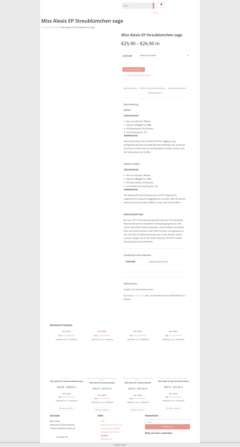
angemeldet (139, 295)
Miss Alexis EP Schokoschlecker (137, 383)
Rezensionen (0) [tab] (155, 93)
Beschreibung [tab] (130, 88)
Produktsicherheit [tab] (177, 88)
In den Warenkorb (133, 69)
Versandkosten (68, 335)
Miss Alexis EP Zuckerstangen (102, 383)
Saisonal (56, 27)
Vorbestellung (98, 378)
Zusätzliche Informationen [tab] (153, 88)
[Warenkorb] (161, 5)
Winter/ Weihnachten (110, 378)
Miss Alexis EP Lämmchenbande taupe (66, 381)
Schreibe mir (62, 437)
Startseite (45, 27)
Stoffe (155, 12)
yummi (102, 380)
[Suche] (153, 5)
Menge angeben (67, 408)
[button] (135, 75)
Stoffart (127, 56)
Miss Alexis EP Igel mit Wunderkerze (173, 381)
